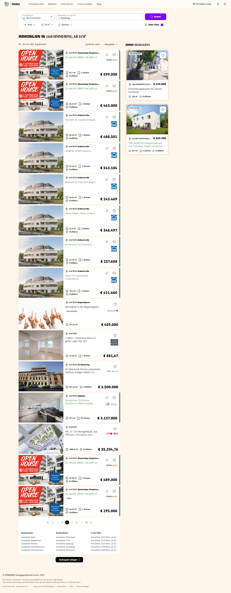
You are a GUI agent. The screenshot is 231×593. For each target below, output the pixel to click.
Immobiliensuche (36, 4)
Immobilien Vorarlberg (65, 547)
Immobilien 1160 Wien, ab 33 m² (104, 544)
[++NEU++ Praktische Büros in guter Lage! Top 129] (69, 345)
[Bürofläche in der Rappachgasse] (69, 314)
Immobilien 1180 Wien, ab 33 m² (104, 550)
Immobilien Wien (28, 537)
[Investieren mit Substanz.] (69, 252)
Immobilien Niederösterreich (33, 547)
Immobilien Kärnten (29, 544)
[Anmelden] (217, 4)
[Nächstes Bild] (58, 64)
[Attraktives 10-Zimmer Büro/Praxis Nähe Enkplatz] (69, 408)
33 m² (47, 24)
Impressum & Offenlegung (43, 586)
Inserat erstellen (85, 4)
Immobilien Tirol (63, 540)
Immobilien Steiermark (65, 537)
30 (86, 522)
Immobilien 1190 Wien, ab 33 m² (104, 547)
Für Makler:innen (203, 4)
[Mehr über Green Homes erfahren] (107, 55)
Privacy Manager (82, 586)
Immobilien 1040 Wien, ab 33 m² (104, 537)
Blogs (99, 4)
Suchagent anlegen (68, 559)
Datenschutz (61, 586)
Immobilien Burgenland (31, 540)
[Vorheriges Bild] (23, 64)
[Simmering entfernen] (59, 18)
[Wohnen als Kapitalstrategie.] (69, 127)
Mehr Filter (155, 24)
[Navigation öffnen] (225, 4)
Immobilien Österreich (65, 550)
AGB (71, 586)
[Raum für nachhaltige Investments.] (69, 283)
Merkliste (52, 4)
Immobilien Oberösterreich (32, 550)
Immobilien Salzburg (64, 544)
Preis (30, 24)
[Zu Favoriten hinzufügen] (114, 55)
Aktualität (109, 44)
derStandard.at (22, 586)
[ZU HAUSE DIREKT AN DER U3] (69, 64)
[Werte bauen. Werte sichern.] (69, 220)
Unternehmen (67, 4)
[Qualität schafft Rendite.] (69, 158)
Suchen (157, 16)
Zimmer (65, 24)
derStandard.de (9, 586)
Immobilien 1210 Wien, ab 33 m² (104, 540)
